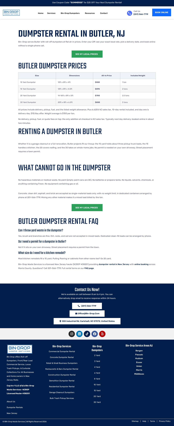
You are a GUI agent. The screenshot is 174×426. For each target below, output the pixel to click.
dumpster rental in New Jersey (114, 264)
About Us (11, 401)
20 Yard (97, 396)
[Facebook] (94, 334)
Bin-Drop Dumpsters (70, 13)
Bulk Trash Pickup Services (62, 398)
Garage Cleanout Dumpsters (61, 392)
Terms (152, 421)
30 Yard (97, 402)
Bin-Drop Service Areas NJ (139, 345)
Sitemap (135, 421)
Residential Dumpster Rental (62, 386)
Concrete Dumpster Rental (62, 357)
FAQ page (89, 268)
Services (51, 13)
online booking (141, 264)
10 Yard (97, 385)
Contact (104, 13)
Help (144, 421)
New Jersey (12, 413)
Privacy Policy (165, 421)
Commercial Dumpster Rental (62, 351)
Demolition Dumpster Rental (61, 381)
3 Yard (97, 361)
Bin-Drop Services (61, 346)
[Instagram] (72, 334)
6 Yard (97, 373)
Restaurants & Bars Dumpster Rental (61, 369)
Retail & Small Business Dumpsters (61, 363)
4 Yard (97, 367)
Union (139, 366)
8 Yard (97, 379)
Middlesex (139, 374)
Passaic (139, 354)
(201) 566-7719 (140, 14)
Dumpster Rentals (15, 407)
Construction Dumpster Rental (62, 375)
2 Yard (97, 355)
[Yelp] (102, 334)
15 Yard (97, 390)
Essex (139, 362)
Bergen (139, 350)
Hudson (139, 358)
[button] (87, 321)
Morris (139, 370)
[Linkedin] (79, 334)
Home (40, 13)
